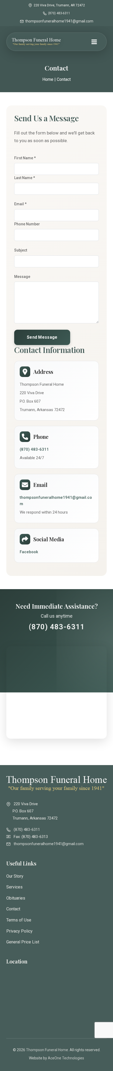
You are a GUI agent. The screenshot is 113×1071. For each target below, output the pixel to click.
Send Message (42, 337)
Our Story (14, 876)
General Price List (22, 941)
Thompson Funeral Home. (47, 1050)
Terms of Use (18, 920)
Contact (13, 908)
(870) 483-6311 (59, 13)
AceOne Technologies (66, 1058)
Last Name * (24, 178)
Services (14, 887)
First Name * (25, 158)
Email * (20, 204)
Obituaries (15, 898)
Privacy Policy (19, 931)
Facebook (29, 552)
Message (22, 276)
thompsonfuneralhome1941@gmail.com (59, 21)
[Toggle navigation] (94, 43)
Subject (20, 250)
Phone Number (27, 224)
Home (47, 79)
